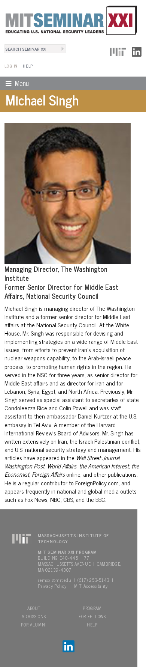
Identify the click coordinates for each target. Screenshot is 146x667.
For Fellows (92, 616)
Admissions (34, 616)
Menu (14, 83)
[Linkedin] (137, 50)
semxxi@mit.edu (54, 580)
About (33, 608)
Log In (11, 66)
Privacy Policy (52, 586)
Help (28, 66)
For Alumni (33, 624)
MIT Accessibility (91, 586)
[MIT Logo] (118, 50)
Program (92, 608)
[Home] (68, 19)
